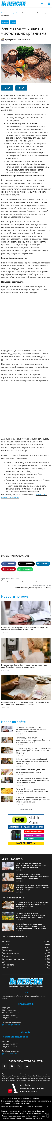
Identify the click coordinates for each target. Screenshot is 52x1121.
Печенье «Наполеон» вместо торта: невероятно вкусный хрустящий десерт (32, 790)
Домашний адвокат (17, 1113)
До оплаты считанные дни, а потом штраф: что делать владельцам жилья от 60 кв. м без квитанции (33, 799)
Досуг (47, 1113)
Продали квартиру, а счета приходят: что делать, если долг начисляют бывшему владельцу (25, 703)
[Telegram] (12, 1066)
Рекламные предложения (15, 1036)
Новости (4, 1111)
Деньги (18, 1118)
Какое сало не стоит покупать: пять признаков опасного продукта (31, 771)
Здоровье (5, 22)
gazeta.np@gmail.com (11, 1024)
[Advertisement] (26, 322)
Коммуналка (26, 1111)
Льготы (4, 1116)
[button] (49, 4)
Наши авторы (26, 1004)
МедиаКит (26, 1032)
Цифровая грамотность (36, 1116)
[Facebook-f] (4, 1066)
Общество (5, 1113)
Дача (34, 1111)
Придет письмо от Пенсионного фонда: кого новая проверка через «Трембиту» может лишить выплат (32, 780)
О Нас (26, 992)
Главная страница (7, 13)
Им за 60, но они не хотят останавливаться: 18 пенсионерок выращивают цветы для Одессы (30, 915)
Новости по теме (14, 596)
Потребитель (27, 1118)
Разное (35, 1118)
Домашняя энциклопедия (35, 1113)
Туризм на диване (8, 1118)
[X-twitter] (19, 1066)
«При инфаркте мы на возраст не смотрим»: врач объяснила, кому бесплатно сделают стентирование (31, 926)
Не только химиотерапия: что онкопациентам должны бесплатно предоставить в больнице (25, 628)
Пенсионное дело (14, 1111)
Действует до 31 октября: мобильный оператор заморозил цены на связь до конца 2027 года (32, 761)
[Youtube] (27, 1066)
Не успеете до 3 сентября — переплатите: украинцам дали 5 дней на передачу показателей (24, 666)
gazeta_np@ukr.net (9, 1053)
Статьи (18, 13)
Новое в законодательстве (17, 1116)
